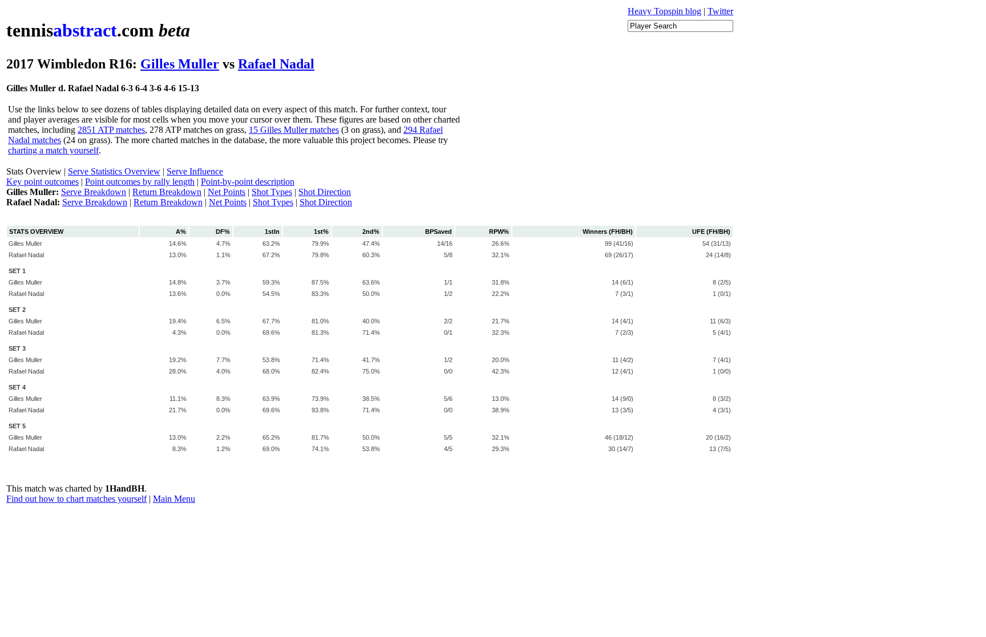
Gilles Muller (179, 63)
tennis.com (98, 30)
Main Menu (174, 499)
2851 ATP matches (111, 130)
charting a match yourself (53, 150)
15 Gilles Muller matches (294, 130)
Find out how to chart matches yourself (76, 499)
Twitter (720, 11)
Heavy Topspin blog (664, 11)
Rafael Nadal (276, 63)
